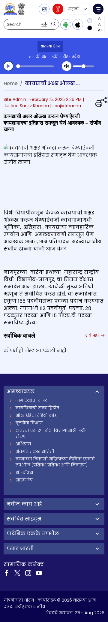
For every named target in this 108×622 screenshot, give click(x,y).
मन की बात (37, 56)
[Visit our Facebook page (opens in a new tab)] (7, 573)
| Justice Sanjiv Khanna (44, 102)
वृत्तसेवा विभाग (29, 423)
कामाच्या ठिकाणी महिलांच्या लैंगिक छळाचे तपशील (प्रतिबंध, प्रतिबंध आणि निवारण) (55, 462)
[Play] (8, 66)
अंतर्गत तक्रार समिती (35, 451)
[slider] (35, 66)
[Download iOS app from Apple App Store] (77, 24)
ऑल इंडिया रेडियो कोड (36, 415)
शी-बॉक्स (24, 472)
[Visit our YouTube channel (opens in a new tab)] (39, 573)
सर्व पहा (92, 335)
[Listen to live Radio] (57, 9)
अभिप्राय (23, 444)
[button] (45, 24)
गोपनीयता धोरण (19, 600)
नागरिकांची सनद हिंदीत (37, 408)
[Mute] (66, 66)
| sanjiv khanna (65, 106)
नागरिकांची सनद (31, 400)
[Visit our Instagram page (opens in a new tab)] (28, 573)
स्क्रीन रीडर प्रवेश (66, 56)
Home (11, 83)
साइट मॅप (24, 480)
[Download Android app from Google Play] (65, 24)
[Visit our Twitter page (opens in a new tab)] (17, 573)
